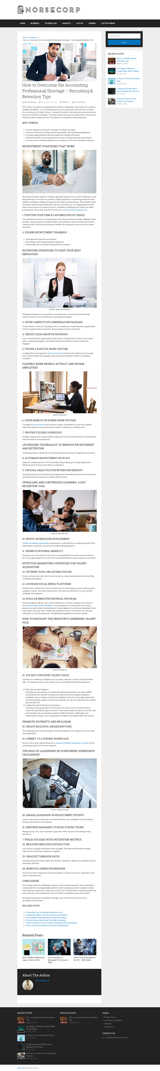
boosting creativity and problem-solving (72, 743)
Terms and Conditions (113, 1020)
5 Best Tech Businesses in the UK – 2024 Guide (84, 958)
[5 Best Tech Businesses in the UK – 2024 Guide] (84, 947)
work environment (55, 353)
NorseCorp (21, 1068)
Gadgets (66, 23)
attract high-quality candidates (40, 606)
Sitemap (107, 1024)
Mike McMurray (30, 102)
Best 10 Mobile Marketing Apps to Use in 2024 (33, 958)
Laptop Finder (108, 23)
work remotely (39, 425)
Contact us (108, 1027)
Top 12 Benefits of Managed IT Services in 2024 (58, 960)
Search (124, 42)
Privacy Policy (110, 1017)
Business (35, 23)
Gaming (92, 23)
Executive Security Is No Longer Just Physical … (126, 100)
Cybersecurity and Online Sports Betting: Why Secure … (128, 90)
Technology (51, 23)
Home (22, 23)
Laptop (79, 23)
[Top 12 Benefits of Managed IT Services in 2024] (59, 947)
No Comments (80, 102)
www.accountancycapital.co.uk (74, 210)
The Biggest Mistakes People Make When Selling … (128, 69)
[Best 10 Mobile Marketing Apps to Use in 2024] (33, 947)
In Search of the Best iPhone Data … (128, 80)
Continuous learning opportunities (36, 543)
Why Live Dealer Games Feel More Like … (126, 59)
